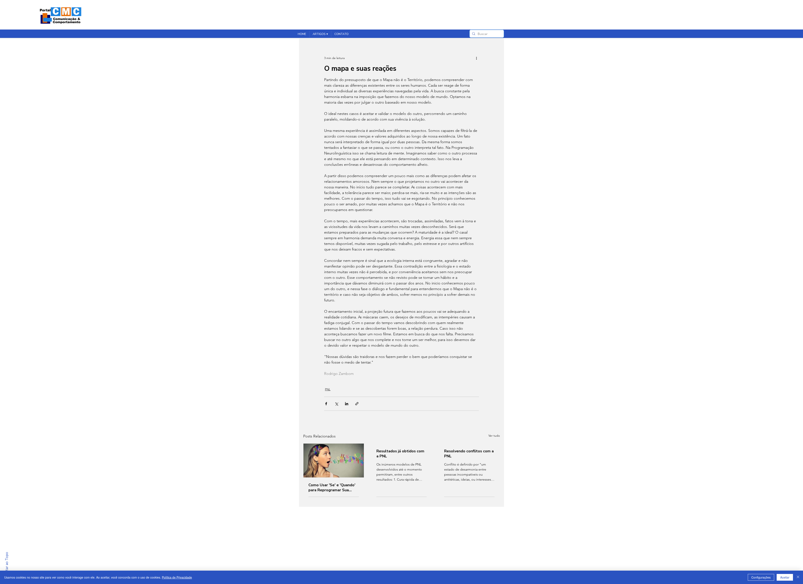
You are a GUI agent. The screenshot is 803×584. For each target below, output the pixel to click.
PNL (327, 389)
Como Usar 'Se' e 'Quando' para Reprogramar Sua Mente (331, 487)
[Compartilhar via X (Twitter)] (336, 404)
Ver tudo (494, 435)
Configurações (761, 577)
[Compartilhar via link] (357, 404)
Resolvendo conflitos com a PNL (469, 454)
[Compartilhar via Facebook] (326, 404)
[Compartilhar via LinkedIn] (347, 404)
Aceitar (784, 577)
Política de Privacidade (177, 577)
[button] (320, 34)
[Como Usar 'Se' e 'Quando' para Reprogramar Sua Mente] (333, 460)
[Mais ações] (476, 57)
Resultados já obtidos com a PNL (400, 454)
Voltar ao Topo (6, 564)
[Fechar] (797, 577)
